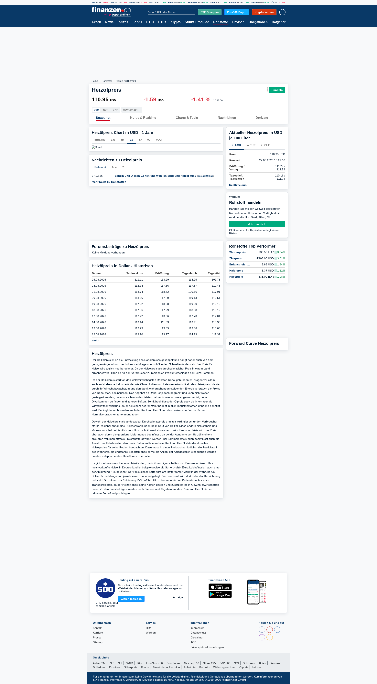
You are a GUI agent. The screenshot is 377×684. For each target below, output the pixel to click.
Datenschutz (198, 632)
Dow (131, 2)
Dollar (254, 2)
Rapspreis (236, 276)
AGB (193, 642)
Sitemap (98, 642)
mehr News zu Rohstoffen (109, 181)
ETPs (162, 22)
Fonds (137, 22)
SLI (120, 663)
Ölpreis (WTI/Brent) (126, 81)
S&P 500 (225, 663)
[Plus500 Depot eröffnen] (117, 14)
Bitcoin (232, 2)
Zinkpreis (235, 258)
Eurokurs (114, 667)
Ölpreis (243, 667)
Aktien (96, 22)
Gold (213, 2)
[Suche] (193, 12)
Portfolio (204, 667)
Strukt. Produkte (197, 22)
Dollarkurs (99, 667)
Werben (151, 632)
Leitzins (256, 667)
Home (95, 81)
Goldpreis (249, 663)
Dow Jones (173, 663)
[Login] (282, 12)
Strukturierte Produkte (166, 667)
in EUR (250, 145)
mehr (95, 340)
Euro (170, 2)
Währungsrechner (224, 667)
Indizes (123, 22)
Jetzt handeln (257, 224)
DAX (151, 2)
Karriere (98, 632)
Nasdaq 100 (191, 663)
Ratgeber (278, 22)
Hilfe (148, 627)
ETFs (150, 22)
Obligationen (258, 22)
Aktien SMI (99, 663)
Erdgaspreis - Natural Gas (238, 264)
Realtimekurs (238, 185)
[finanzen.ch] (111, 9)
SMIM (129, 663)
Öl (273, 2)
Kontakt (97, 627)
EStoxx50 (192, 2)
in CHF (265, 145)
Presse (97, 637)
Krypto (175, 22)
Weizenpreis (237, 252)
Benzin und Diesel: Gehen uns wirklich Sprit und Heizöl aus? (155, 175)
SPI (112, 2)
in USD (236, 145)
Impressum (197, 627)
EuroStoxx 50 (154, 663)
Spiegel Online (205, 176)
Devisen (238, 22)
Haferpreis (236, 270)
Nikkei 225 (209, 663)
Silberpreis (130, 667)
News (109, 22)
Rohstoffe (220, 22)
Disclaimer (196, 637)
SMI (93, 2)
